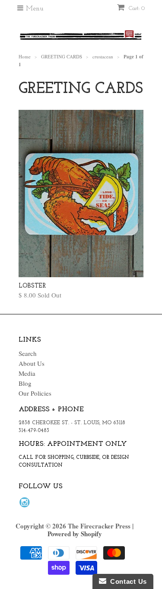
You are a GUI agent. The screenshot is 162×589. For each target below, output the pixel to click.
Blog (25, 383)
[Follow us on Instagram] (25, 504)
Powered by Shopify (75, 533)
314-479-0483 (34, 430)
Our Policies (35, 393)
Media (27, 373)
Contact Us (126, 581)
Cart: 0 (136, 8)
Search (28, 353)
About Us (31, 363)
